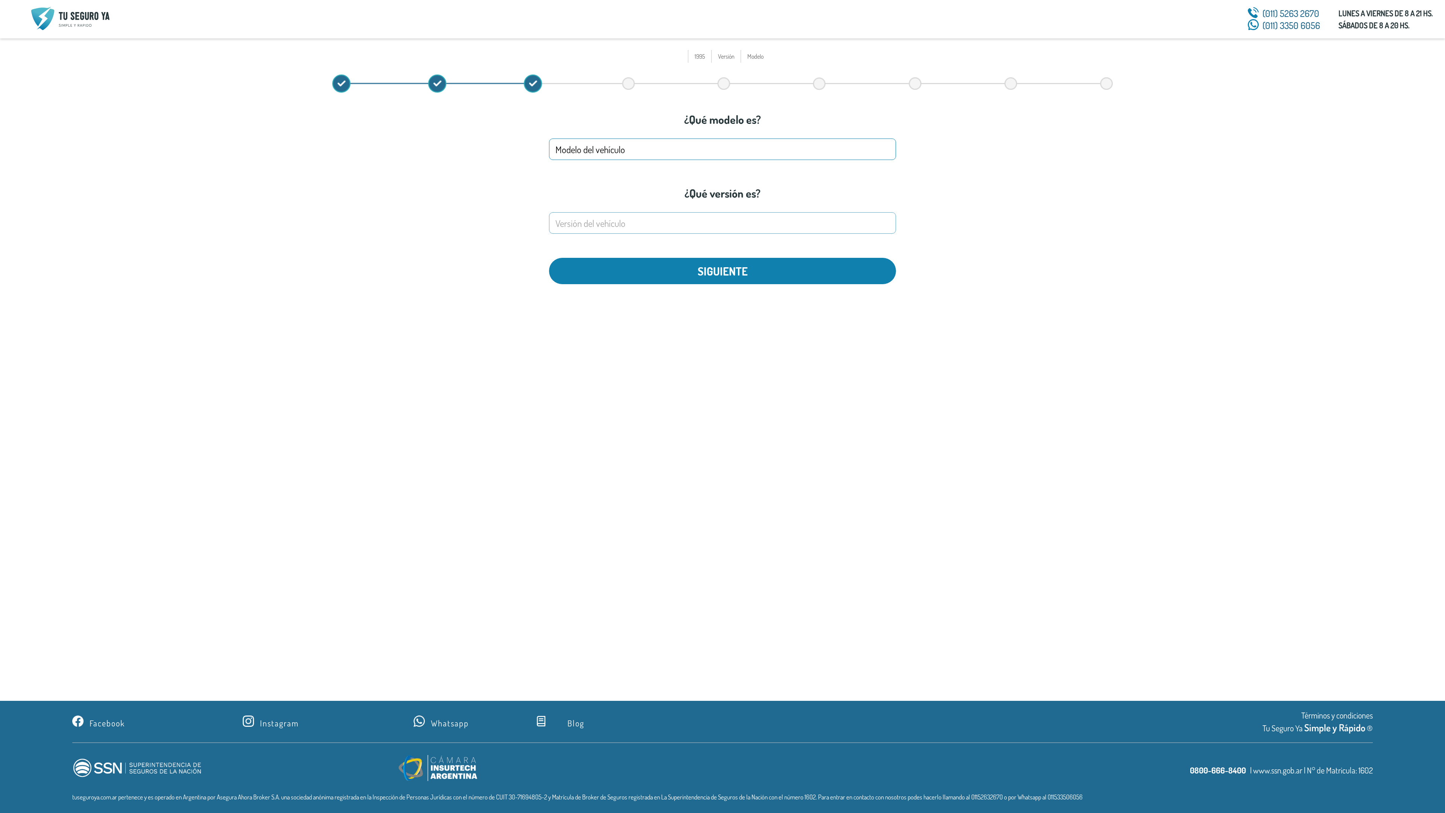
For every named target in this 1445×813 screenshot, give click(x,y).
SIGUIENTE (723, 271)
